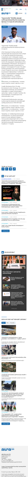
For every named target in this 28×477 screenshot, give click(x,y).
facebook (2, 168)
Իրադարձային (4, 202)
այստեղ (10, 467)
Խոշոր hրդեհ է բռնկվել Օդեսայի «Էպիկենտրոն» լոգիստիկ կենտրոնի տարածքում (13, 213)
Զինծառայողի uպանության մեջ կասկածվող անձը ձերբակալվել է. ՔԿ (13, 358)
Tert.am (5, 13)
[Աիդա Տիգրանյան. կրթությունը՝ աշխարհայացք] (14, 262)
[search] (26, 9)
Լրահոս (20, 13)
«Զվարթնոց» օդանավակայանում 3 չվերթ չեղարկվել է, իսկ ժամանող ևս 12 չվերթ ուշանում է (13, 339)
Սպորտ (4, 26)
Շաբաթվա (12, 322)
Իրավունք (3, 355)
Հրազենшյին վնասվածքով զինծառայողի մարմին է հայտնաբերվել (13, 375)
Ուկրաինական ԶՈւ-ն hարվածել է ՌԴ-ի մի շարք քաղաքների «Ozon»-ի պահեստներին (13, 219)
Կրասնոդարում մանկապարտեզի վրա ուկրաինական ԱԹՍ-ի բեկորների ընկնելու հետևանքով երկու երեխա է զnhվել (11, 206)
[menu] (26, 13)
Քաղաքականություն (6, 179)
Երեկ (7, 322)
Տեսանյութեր (9, 252)
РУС (17, 9)
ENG (21, 9)
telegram (10, 168)
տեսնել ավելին (5, 423)
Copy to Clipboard (14, 168)
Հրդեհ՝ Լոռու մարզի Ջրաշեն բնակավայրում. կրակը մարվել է (12, 226)
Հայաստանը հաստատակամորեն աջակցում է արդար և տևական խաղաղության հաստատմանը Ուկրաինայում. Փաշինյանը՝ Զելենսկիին (13, 182)
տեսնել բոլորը (5, 230)
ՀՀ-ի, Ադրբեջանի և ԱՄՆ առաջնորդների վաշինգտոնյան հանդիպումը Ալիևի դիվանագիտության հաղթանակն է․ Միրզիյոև (12, 415)
